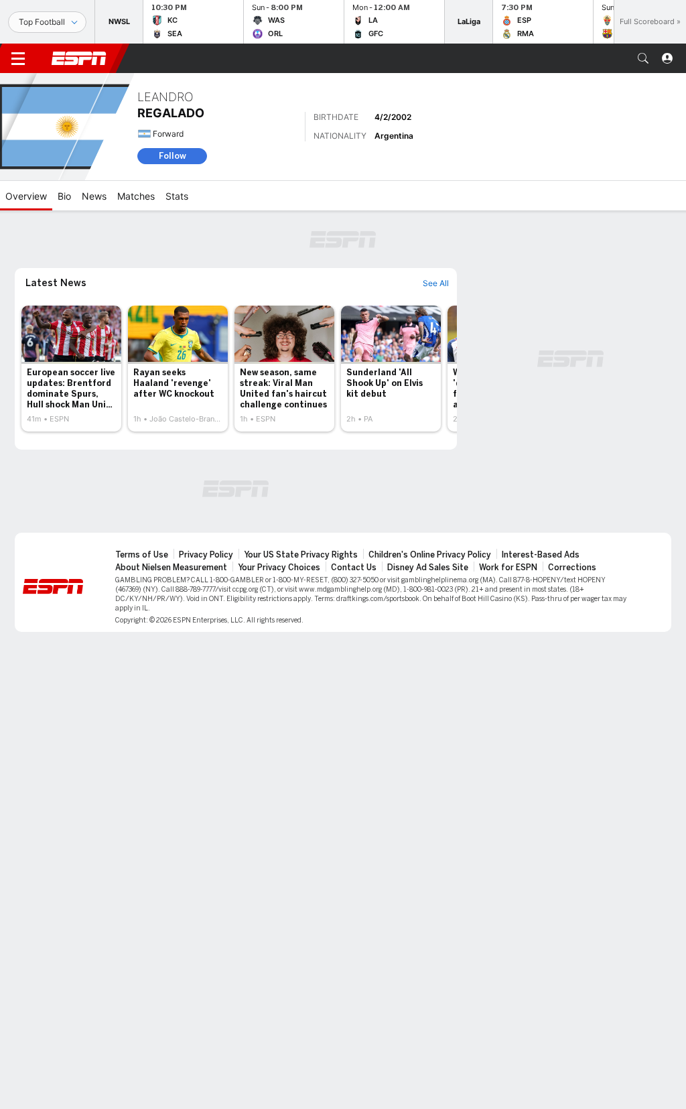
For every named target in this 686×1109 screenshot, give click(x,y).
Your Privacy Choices (279, 567)
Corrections (572, 567)
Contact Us (353, 567)
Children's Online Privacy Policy (429, 555)
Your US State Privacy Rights (301, 555)
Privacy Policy (206, 555)
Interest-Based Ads (540, 555)
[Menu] (18, 58)
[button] (643, 58)
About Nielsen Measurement (171, 567)
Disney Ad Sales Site (427, 567)
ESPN (79, 58)
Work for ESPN (508, 567)
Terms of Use (141, 555)
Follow (172, 156)
